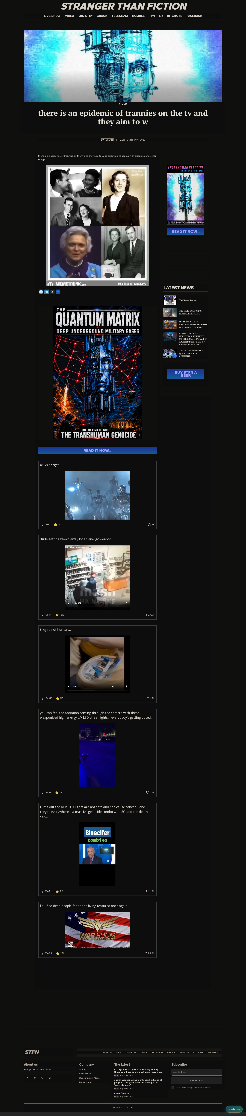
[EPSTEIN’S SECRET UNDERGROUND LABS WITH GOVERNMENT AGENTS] (170, 324)
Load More (97, 968)
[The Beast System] (170, 300)
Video (123, 104)
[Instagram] (35, 1078)
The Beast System (187, 300)
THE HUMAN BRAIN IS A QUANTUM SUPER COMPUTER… (191, 353)
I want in (195, 1081)
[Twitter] (42, 1078)
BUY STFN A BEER (186, 374)
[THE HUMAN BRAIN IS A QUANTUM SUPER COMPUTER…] (170, 353)
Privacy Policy (203, 1088)
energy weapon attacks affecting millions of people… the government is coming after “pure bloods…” (138, 1082)
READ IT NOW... (97, 450)
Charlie (109, 140)
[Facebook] (27, 1078)
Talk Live (235, 1109)
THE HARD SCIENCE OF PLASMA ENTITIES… (190, 312)
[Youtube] (50, 1078)
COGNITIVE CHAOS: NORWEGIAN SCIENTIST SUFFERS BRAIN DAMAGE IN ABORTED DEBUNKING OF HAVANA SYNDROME (193, 339)
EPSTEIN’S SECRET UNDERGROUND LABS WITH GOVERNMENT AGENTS (193, 324)
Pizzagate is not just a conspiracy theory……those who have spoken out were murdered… (138, 1070)
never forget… (122, 1093)
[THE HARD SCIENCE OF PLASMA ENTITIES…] (170, 312)
